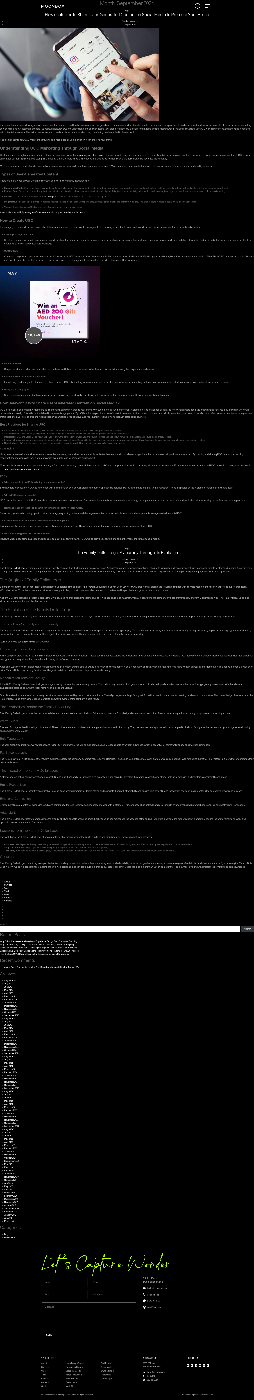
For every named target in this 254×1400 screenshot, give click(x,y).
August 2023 (9, 1091)
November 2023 (11, 1082)
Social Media (106, 1367)
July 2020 (8, 1183)
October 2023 (10, 1085)
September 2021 (11, 1161)
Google (51, 196)
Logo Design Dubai (74, 1363)
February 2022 (10, 1148)
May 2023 (8, 1101)
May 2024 (8, 1063)
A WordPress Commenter (16, 967)
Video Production (74, 1375)
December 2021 (11, 1155)
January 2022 (10, 1151)
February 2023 (10, 1110)
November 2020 (11, 1177)
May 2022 (8, 1139)
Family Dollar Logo (15, 568)
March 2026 (9, 996)
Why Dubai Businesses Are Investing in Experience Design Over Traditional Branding (38, 941)
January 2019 (10, 1215)
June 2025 (8, 1025)
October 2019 (10, 1205)
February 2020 (10, 1196)
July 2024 (8, 1060)
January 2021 (10, 1174)
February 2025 (10, 1037)
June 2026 (8, 987)
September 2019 (11, 1208)
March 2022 (9, 1145)
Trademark (106, 1375)
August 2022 (9, 1129)
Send (49, 1334)
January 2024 (10, 1075)
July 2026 (8, 984)
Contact (8, 901)
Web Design (106, 1378)
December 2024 (11, 1044)
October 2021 (10, 1158)
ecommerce (9, 1237)
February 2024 (10, 1072)
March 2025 (9, 1034)
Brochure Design (73, 1371)
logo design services (23, 641)
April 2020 (8, 1189)
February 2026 (10, 999)
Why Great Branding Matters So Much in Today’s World (56, 967)
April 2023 (8, 1104)
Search (3, 924)
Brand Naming (107, 1371)
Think (6, 891)
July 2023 (8, 1094)
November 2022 (11, 1120)
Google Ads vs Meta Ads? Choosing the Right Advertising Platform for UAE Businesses (39, 951)
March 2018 (9, 1221)
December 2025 (11, 1006)
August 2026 (9, 980)
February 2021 (10, 1170)
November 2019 (11, 1202)
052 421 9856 (153, 1301)
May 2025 (8, 1028)
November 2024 (11, 1047)
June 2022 (8, 1136)
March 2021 (9, 1167)
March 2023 (9, 1107)
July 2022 (8, 1132)
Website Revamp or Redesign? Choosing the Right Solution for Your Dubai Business (38, 948)
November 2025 (11, 1009)
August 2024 (9, 1056)
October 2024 (10, 1050)
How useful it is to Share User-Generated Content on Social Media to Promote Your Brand (127, 14)
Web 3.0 (69, 1386)
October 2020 (10, 1180)
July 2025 (8, 1022)
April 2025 (8, 1031)
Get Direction (154, 1307)
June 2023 (8, 1098)
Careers (8, 897)
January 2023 (10, 1113)
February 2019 (10, 1212)
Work (6, 888)
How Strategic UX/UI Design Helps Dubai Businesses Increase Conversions (34, 954)
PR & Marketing (73, 1378)
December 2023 (11, 1079)
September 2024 (11, 1053)
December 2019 (11, 1199)
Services (8, 885)
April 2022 (8, 1142)
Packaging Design (74, 1367)
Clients (7, 894)
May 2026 (8, 990)
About (7, 882)
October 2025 (10, 1012)
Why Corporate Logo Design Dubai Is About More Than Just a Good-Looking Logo (37, 944)
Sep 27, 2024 (130, 24)
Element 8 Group (206, 1395)
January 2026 (10, 1003)
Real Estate (106, 1363)
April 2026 (8, 993)
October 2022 (10, 1123)
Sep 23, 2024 (130, 562)
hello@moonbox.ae (157, 1288)
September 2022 (11, 1126)
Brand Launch (72, 1382)
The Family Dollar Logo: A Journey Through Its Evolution (127, 552)
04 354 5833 (153, 1294)
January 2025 (10, 1041)
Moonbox (51, 1395)
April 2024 (8, 1066)
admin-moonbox (131, 21)
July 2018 (8, 1218)
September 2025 (11, 1015)
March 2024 (9, 1069)
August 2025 (9, 1018)
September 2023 (11, 1088)
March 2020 (9, 1193)
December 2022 (11, 1117)
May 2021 (8, 1164)
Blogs (127, 548)
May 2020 (8, 1186)
